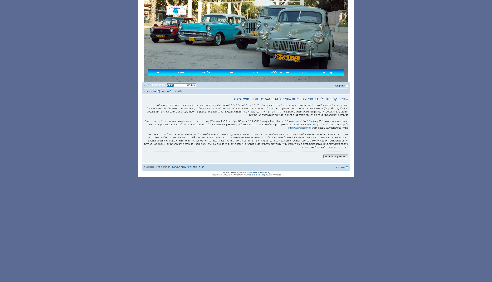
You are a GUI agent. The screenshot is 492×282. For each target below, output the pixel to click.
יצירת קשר (157, 72)
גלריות (206, 72)
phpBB (256, 173)
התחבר (175, 91)
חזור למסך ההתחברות (336, 156)
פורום (303, 72)
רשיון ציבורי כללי (153, 121)
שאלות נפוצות (150, 91)
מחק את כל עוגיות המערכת (184, 167)
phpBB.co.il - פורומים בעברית (259, 175)
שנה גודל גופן (147, 85)
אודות (254, 72)
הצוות (201, 167)
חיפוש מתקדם (158, 85)
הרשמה (164, 91)
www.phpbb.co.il (302, 124)
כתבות (230, 72)
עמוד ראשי (340, 86)
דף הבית (328, 72)
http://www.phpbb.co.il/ (300, 128)
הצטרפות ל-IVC (279, 72)
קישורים (181, 72)
